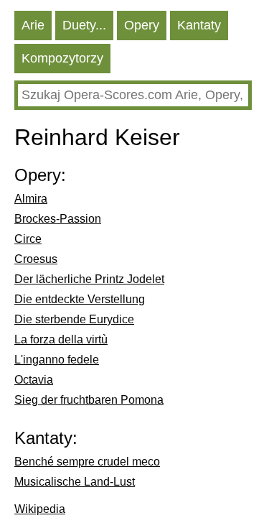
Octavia (33, 380)
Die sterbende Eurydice (74, 319)
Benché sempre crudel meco (87, 461)
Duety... (84, 25)
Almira (30, 199)
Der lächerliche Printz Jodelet (89, 279)
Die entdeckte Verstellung (79, 299)
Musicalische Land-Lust (74, 482)
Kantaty (199, 25)
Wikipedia (39, 509)
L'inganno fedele (56, 359)
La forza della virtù (61, 339)
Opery (141, 25)
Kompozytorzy (62, 58)
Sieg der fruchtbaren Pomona (89, 400)
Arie (33, 25)
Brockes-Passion (57, 219)
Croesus (35, 259)
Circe (28, 239)
